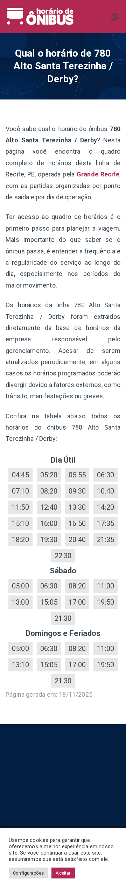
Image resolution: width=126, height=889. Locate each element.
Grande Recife (98, 174)
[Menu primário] (114, 16)
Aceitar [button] (63, 873)
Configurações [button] (28, 873)
